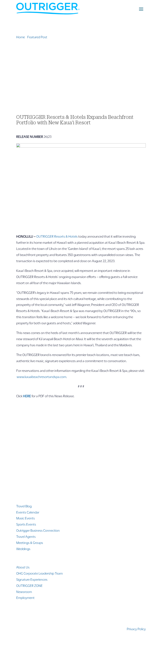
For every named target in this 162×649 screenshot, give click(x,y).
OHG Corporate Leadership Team (39, 573)
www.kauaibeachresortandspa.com (41, 376)
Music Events (25, 518)
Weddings (23, 548)
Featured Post (37, 37)
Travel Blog (24, 506)
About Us (23, 567)
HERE (27, 396)
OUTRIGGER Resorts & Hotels (57, 236)
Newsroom (24, 591)
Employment (25, 597)
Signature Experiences (31, 579)
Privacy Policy (136, 629)
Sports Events (26, 524)
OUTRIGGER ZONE (29, 585)
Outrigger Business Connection (38, 530)
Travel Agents (26, 536)
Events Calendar (27, 512)
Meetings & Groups (29, 542)
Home (20, 37)
